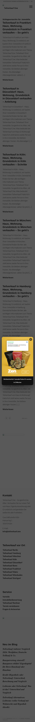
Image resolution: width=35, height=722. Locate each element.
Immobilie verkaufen (17, 5)
